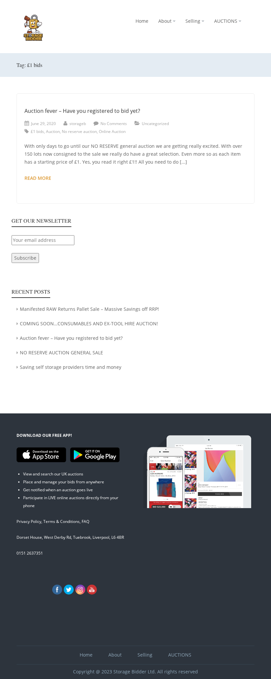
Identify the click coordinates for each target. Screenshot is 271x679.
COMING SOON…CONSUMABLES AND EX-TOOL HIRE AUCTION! (89, 323)
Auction (53, 131)
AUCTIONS (225, 21)
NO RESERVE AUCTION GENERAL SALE (61, 352)
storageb (77, 123)
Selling (192, 21)
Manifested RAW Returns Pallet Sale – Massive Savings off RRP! (89, 309)
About (165, 21)
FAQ (85, 521)
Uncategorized (155, 123)
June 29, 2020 (43, 123)
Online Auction (112, 131)
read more (51, 178)
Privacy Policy (29, 521)
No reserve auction (79, 131)
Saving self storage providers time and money (70, 367)
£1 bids (37, 131)
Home (142, 21)
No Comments (113, 123)
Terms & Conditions (61, 521)
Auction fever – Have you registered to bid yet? (82, 110)
